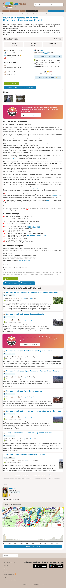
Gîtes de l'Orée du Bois (24, 260)
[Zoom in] (61, 509)
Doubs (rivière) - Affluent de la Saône (37, 235)
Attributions (5, 526)
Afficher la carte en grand (33, 546)
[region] (33, 517)
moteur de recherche (43, 475)
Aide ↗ (22, 11)
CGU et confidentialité (9, 562)
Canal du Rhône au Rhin (33, 226)
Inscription (52, 11)
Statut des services (28, 585)
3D (58, 525)
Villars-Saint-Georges (38, 189)
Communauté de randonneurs (11, 580)
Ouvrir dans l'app (12, 83)
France (41, 50)
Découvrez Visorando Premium (47, 77)
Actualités (5, 571)
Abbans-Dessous (55, 195)
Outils (5, 11)
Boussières (46, 52)
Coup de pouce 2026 (8, 574)
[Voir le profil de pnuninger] (5, 492)
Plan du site (6, 565)
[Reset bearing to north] (61, 514)
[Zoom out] (61, 512)
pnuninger (12, 488)
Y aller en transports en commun (46, 56)
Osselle (14, 158)
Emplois (5, 568)
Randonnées (14, 11)
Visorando (5, 14)
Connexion (60, 11)
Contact (5, 577)
